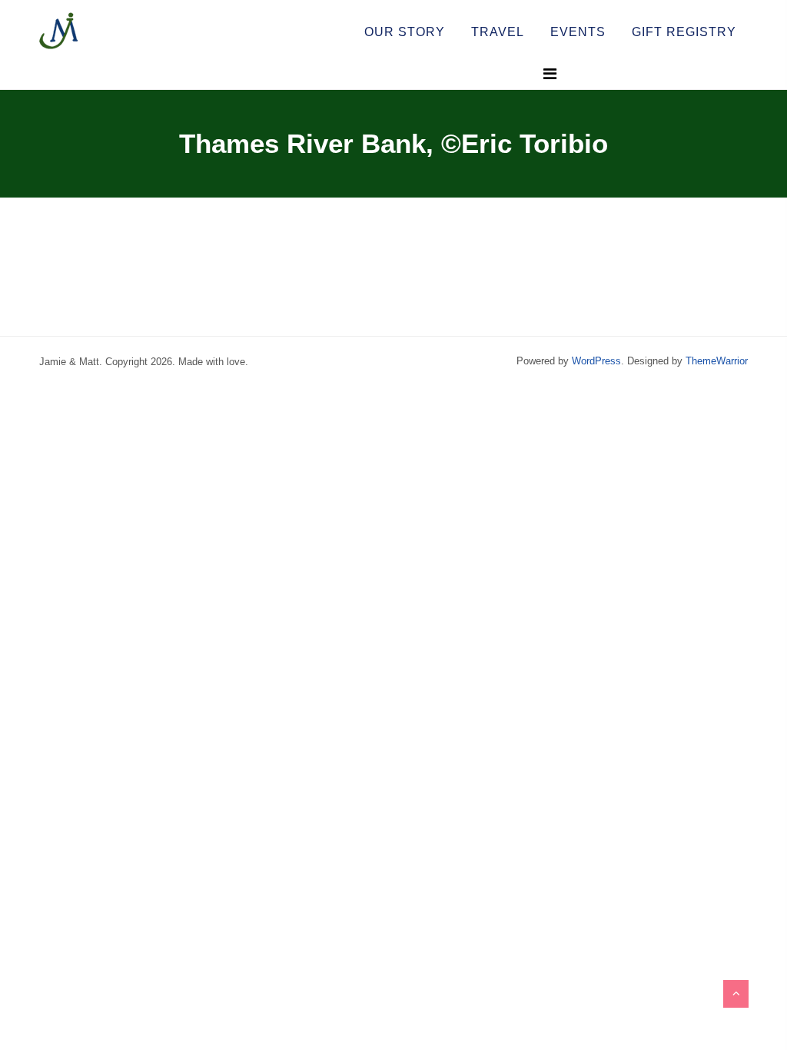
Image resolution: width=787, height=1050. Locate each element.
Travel (497, 31)
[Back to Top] (736, 994)
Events (578, 31)
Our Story (404, 31)
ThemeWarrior (717, 361)
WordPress (596, 361)
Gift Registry (684, 31)
